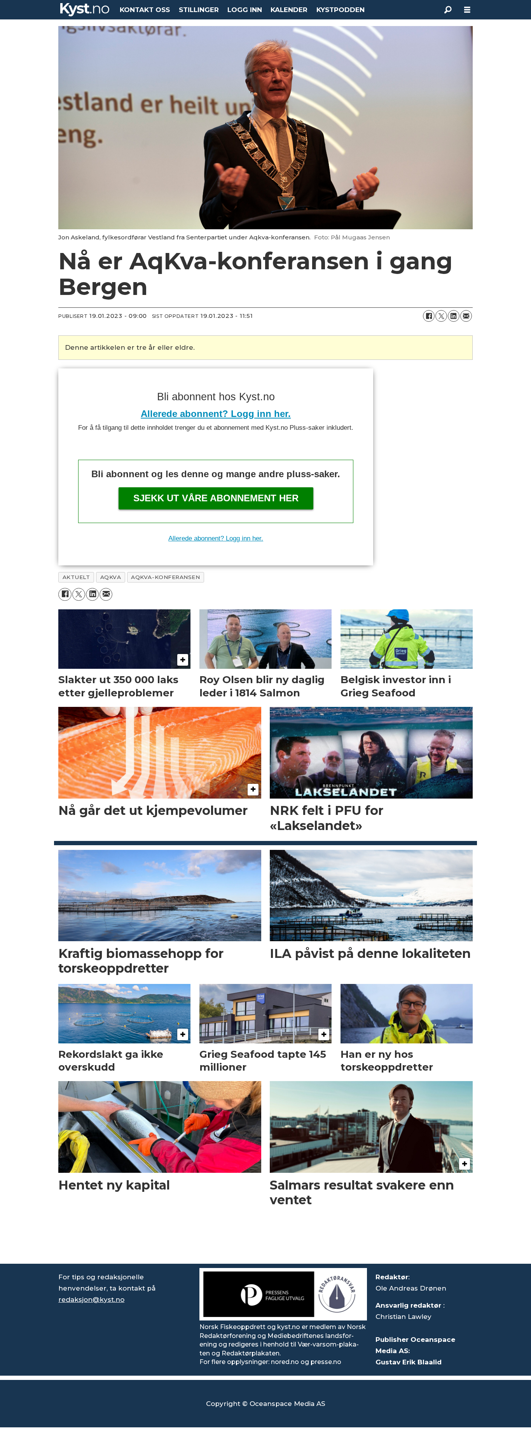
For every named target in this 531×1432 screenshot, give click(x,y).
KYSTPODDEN (340, 10)
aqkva (110, 577)
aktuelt (76, 577)
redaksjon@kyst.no (91, 1299)
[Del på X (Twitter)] (441, 316)
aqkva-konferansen (165, 577)
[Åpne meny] (467, 10)
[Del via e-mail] (466, 316)
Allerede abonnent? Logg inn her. (216, 413)
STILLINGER (199, 10)
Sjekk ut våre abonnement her (216, 498)
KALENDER (289, 10)
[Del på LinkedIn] (453, 316)
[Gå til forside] (84, 9)
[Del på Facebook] (429, 316)
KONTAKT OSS (145, 10)
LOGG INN (244, 10)
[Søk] (448, 9)
